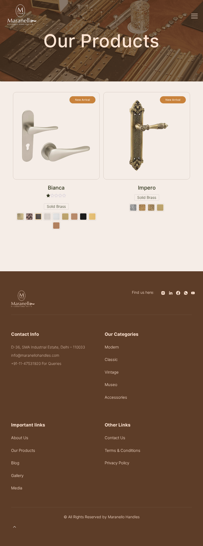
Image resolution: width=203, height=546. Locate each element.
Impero (147, 188)
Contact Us (115, 437)
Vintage (112, 372)
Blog (15, 462)
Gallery (17, 475)
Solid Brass (56, 206)
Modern (112, 347)
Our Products (23, 450)
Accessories (116, 397)
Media (16, 487)
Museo (111, 384)
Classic (111, 359)
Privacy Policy (117, 462)
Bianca (56, 188)
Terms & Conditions (122, 450)
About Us (19, 437)
